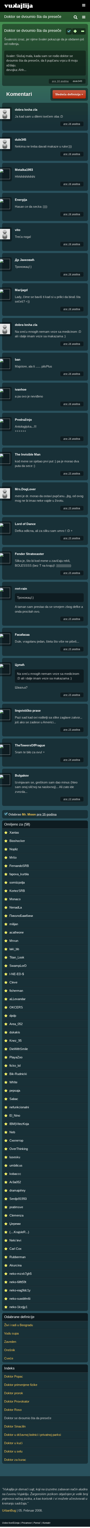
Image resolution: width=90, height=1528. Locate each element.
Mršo (13, 857)
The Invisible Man (27, 454)
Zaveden (10, 1341)
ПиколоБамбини (21, 915)
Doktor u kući (13, 1443)
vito (17, 230)
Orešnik (9, 1350)
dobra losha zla (26, 109)
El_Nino (14, 1115)
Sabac (13, 1099)
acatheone (16, 932)
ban (17, 359)
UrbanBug (9, 1510)
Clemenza (16, 1215)
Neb (12, 1132)
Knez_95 (15, 1040)
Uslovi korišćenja (10, 1523)
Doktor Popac (13, 1376)
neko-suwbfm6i (19, 1298)
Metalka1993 (24, 169)
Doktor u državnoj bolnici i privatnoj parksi (32, 1434)
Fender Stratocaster (29, 554)
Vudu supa (11, 1333)
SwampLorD (18, 965)
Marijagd (21, 290)
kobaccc (15, 1173)
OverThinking (18, 1149)
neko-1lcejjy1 (18, 1307)
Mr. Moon (29, 814)
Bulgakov (22, 775)
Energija (21, 199)
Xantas (14, 832)
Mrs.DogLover (25, 489)
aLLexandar (17, 999)
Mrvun (13, 940)
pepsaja (14, 1090)
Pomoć (37, 1523)
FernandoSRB (19, 866)
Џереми (15, 1223)
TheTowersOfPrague (30, 745)
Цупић (19, 665)
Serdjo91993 (18, 1198)
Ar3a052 (15, 1182)
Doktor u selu (13, 1451)
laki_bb (14, 949)
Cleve (13, 982)
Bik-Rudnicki (18, 1074)
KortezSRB (17, 890)
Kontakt (46, 1523)
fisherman (16, 990)
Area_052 (16, 1024)
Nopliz (13, 849)
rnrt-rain (21, 588)
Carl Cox (15, 1248)
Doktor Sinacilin (15, 1426)
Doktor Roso (13, 1409)
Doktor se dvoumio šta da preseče (32, 17)
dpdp (12, 1015)
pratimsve (16, 1207)
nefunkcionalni (19, 1107)
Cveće (8, 1358)
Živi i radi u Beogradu (18, 1325)
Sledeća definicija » (69, 94)
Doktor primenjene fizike (20, 1384)
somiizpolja (17, 882)
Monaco (15, 899)
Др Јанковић (24, 260)
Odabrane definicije (19, 1317)
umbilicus (15, 1165)
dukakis (14, 1032)
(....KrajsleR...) (19, 1232)
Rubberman (17, 1257)
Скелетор (16, 1140)
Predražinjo (23, 419)
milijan (13, 924)
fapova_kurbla (19, 874)
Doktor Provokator (16, 1401)
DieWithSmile (18, 1049)
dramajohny (17, 1190)
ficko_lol (15, 1065)
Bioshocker (17, 841)
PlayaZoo (15, 1057)
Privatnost (26, 1523)
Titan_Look (16, 957)
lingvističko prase (28, 710)
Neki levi (15, 1240)
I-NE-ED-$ (16, 974)
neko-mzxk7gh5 (20, 1273)
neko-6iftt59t (17, 1282)
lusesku (14, 1157)
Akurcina (15, 1265)
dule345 (77, 81)
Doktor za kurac (15, 1459)
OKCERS (16, 1007)
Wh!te (13, 1082)
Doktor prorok (13, 1393)
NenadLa (15, 907)
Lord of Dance (25, 524)
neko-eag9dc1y (20, 1290)
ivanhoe (20, 389)
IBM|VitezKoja (19, 1124)
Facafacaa (22, 634)
